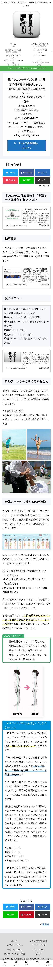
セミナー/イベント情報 (14, 954)
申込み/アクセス (14, 949)
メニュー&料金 (38, 945)
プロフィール (38, 949)
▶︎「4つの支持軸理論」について (26, 145)
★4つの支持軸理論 (38, 941)
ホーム (14, 941)
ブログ (38, 954)
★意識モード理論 (14, 945)
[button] (47, 523)
